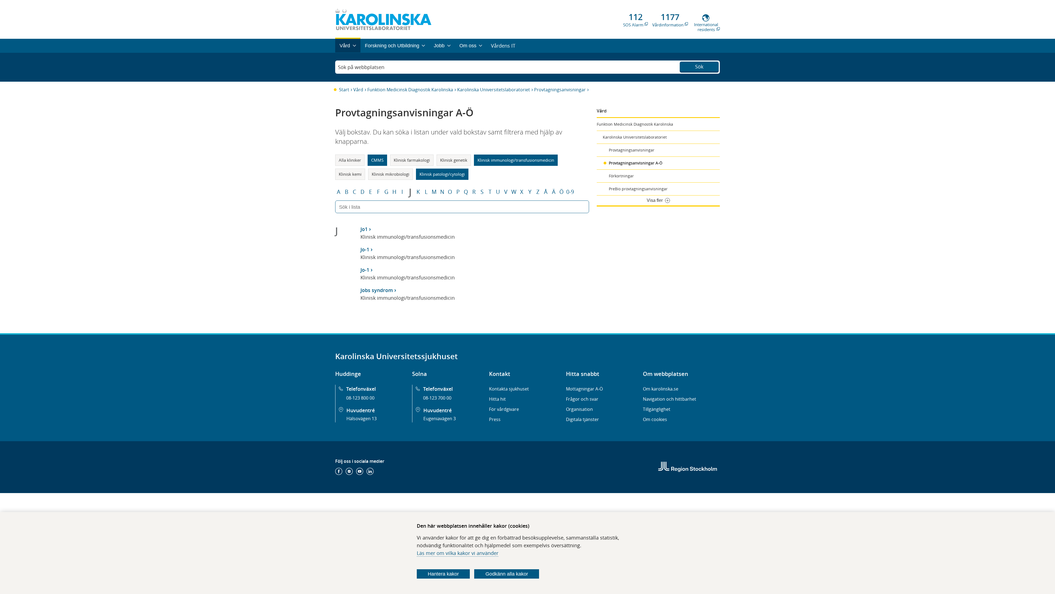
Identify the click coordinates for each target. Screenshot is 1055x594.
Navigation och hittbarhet (669, 399)
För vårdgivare (504, 409)
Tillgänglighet (656, 409)
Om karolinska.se (660, 389)
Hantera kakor (443, 574)
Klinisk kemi (350, 174)
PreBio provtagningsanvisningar (638, 188)
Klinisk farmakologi (412, 160)
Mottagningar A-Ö (584, 389)
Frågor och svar (582, 399)
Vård (358, 90)
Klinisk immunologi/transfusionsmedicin (515, 160)
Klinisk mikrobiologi (390, 174)
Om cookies (655, 419)
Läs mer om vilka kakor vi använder (457, 553)
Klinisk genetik (453, 160)
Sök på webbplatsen (361, 67)
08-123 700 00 (437, 398)
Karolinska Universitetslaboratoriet (493, 90)
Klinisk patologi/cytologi (442, 174)
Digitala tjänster (582, 419)
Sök (699, 66)
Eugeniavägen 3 (439, 419)
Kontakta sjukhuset (509, 389)
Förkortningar (621, 175)
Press (495, 419)
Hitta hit (497, 399)
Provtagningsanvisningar (560, 90)
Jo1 (364, 229)
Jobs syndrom (376, 290)
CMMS (377, 160)
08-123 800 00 (360, 398)
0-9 (570, 192)
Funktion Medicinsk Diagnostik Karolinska (410, 90)
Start (344, 90)
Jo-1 (364, 249)
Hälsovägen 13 (361, 419)
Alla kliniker (350, 160)
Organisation (579, 409)
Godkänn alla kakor (506, 574)
